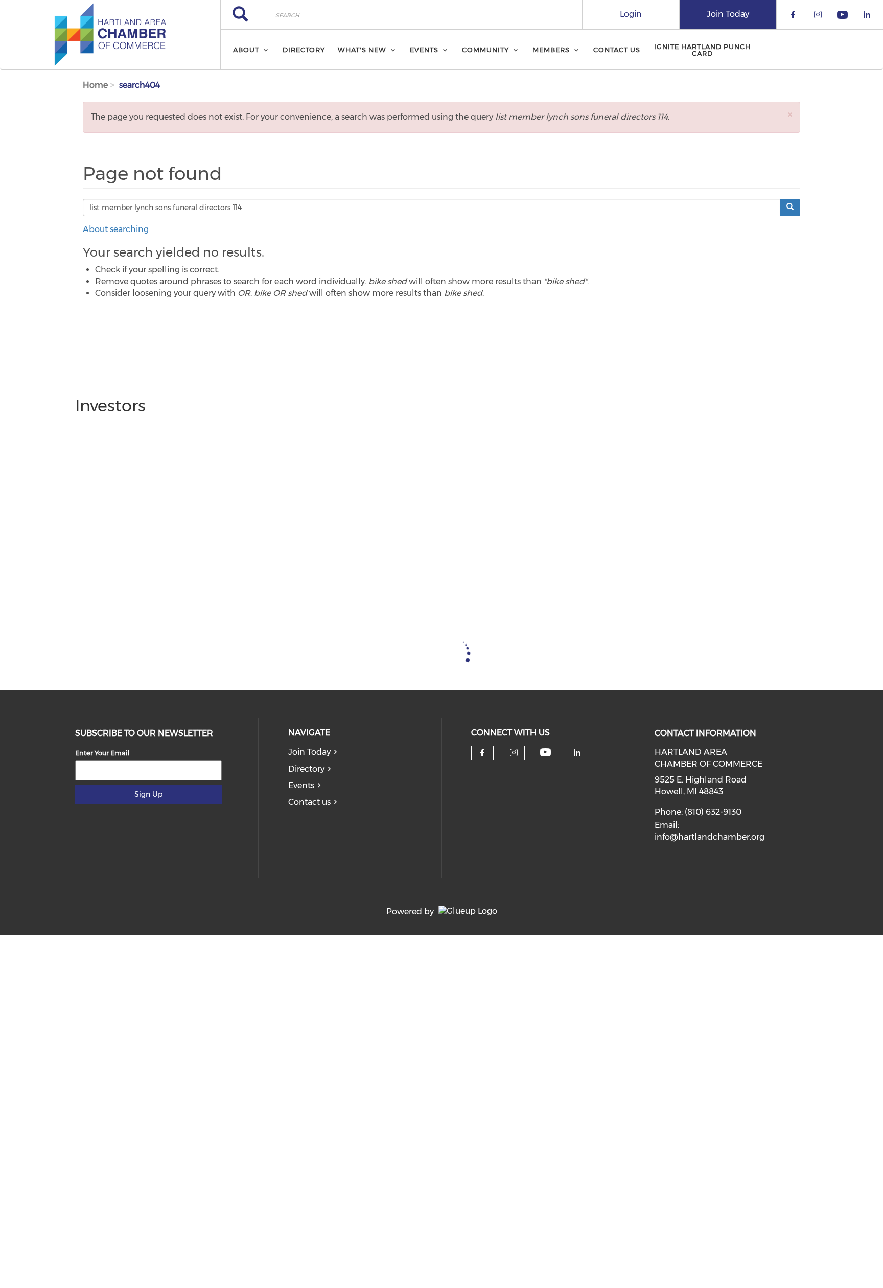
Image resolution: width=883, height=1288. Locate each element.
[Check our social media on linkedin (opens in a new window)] (577, 753)
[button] (790, 114)
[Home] (110, 35)
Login (631, 14)
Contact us (309, 802)
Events (301, 785)
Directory (306, 769)
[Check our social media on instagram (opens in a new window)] (514, 753)
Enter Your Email (102, 753)
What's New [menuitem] (362, 49)
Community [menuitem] (485, 49)
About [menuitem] (246, 49)
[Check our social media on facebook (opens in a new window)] (482, 753)
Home (95, 85)
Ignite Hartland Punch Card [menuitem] (702, 49)
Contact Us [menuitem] (616, 49)
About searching (116, 229)
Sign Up (148, 794)
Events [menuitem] (424, 49)
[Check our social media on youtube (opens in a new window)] (545, 752)
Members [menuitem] (551, 49)
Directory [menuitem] (304, 49)
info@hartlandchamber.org (709, 837)
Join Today (728, 14)
